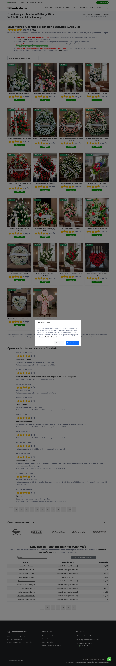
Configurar (59, 343)
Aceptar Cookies (72, 343)
